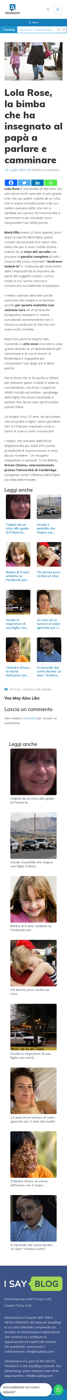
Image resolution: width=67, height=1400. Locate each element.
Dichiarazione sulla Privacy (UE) (28, 1299)
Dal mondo (43, 689)
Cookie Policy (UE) (18, 1305)
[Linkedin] (37, 183)
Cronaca (28, 689)
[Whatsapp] (50, 183)
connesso (29, 718)
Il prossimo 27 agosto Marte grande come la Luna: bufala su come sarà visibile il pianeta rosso (36, 29)
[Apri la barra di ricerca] (48, 9)
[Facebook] (11, 183)
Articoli (15, 689)
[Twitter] (24, 183)
